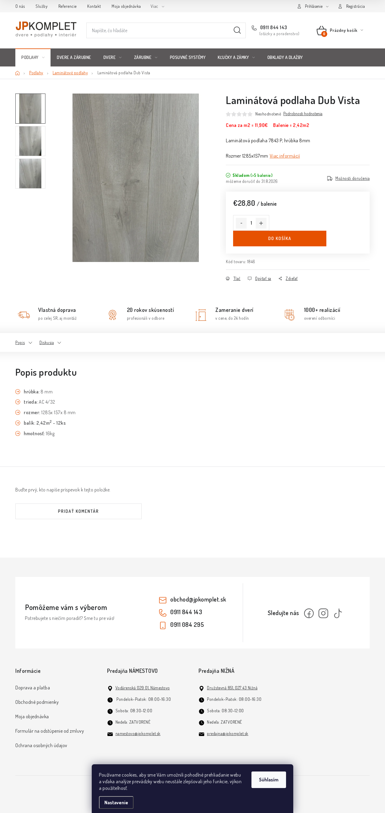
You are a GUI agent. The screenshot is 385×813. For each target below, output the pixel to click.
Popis (20, 342)
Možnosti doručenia (352, 178)
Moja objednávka (126, 6)
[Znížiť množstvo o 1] (241, 223)
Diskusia (46, 342)
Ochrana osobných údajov (41, 745)
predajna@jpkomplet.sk (227, 733)
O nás (20, 6)
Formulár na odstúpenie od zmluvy (49, 731)
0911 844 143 (273, 27)
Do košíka (279, 238)
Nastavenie (116, 802)
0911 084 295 (187, 624)
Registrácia (355, 6)
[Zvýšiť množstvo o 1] (261, 223)
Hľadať (237, 30)
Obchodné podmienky (37, 702)
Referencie (67, 6)
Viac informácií (285, 156)
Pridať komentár (78, 511)
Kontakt (94, 6)
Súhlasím (269, 780)
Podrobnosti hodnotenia (302, 113)
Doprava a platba (32, 688)
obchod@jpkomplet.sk (198, 599)
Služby (41, 6)
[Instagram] (323, 613)
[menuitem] (33, 57)
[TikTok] (338, 613)
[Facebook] (309, 613)
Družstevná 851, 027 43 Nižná (232, 687)
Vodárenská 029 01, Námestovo (143, 687)
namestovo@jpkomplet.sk (138, 733)
